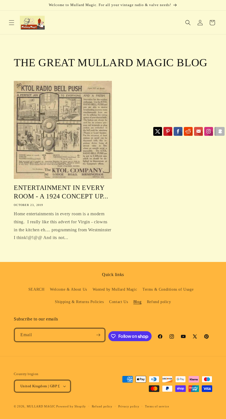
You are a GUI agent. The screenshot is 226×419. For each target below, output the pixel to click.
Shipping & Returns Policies (79, 302)
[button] (12, 23)
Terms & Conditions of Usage (167, 289)
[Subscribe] (98, 335)
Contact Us (118, 302)
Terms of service (157, 406)
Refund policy (159, 302)
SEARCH (36, 289)
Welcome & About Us (68, 289)
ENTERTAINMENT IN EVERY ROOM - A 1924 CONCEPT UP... (61, 192)
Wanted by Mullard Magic (115, 289)
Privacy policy (128, 406)
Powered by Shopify (71, 406)
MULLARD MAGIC (41, 406)
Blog (137, 302)
